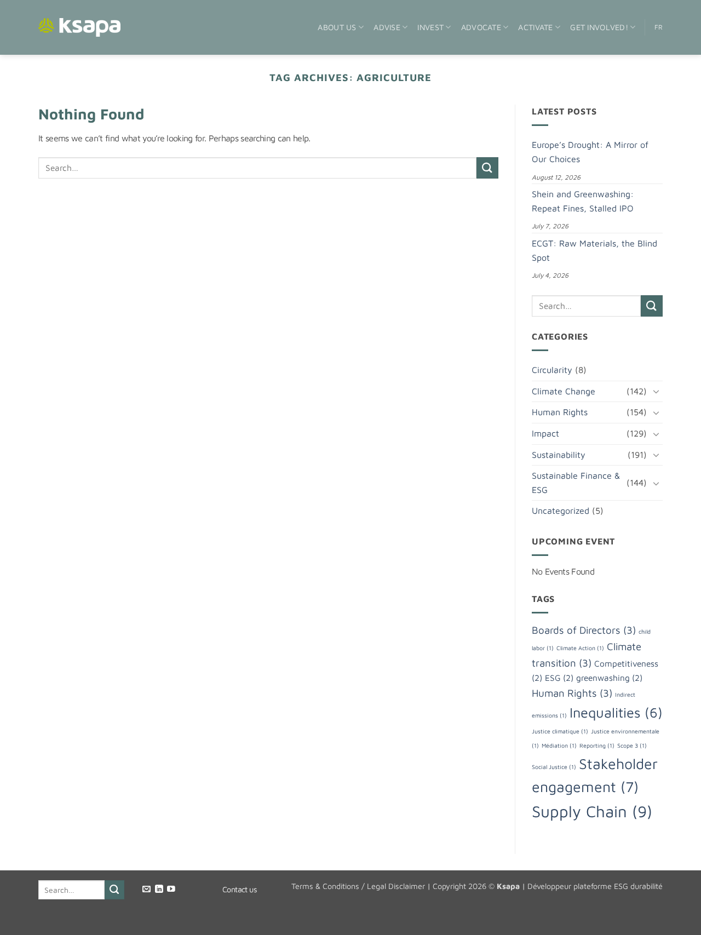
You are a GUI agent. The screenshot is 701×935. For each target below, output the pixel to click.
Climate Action (580, 648)
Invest (430, 27)
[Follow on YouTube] (171, 889)
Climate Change (563, 391)
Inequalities (616, 712)
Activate (535, 27)
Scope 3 (632, 745)
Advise (387, 27)
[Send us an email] (146, 889)
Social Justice (554, 767)
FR (658, 27)
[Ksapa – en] (79, 27)
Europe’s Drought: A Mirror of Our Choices (590, 152)
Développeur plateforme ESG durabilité (595, 886)
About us (337, 27)
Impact (545, 433)
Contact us (239, 889)
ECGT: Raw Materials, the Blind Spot (594, 250)
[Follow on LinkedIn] (159, 889)
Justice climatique (560, 731)
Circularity (552, 370)
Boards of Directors (584, 630)
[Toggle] (656, 391)
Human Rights (560, 412)
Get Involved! (599, 27)
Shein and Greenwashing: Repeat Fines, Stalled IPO (583, 201)
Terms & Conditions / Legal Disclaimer (358, 886)
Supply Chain (592, 811)
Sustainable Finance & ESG (576, 483)
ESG (559, 677)
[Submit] (487, 168)
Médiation (559, 745)
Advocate (481, 27)
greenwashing (609, 677)
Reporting (596, 745)
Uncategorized (560, 510)
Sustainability (558, 455)
